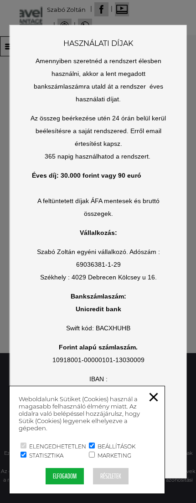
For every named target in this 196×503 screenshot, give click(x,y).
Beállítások (115, 446)
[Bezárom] (153, 402)
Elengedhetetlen (57, 446)
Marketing (113, 455)
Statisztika (45, 455)
